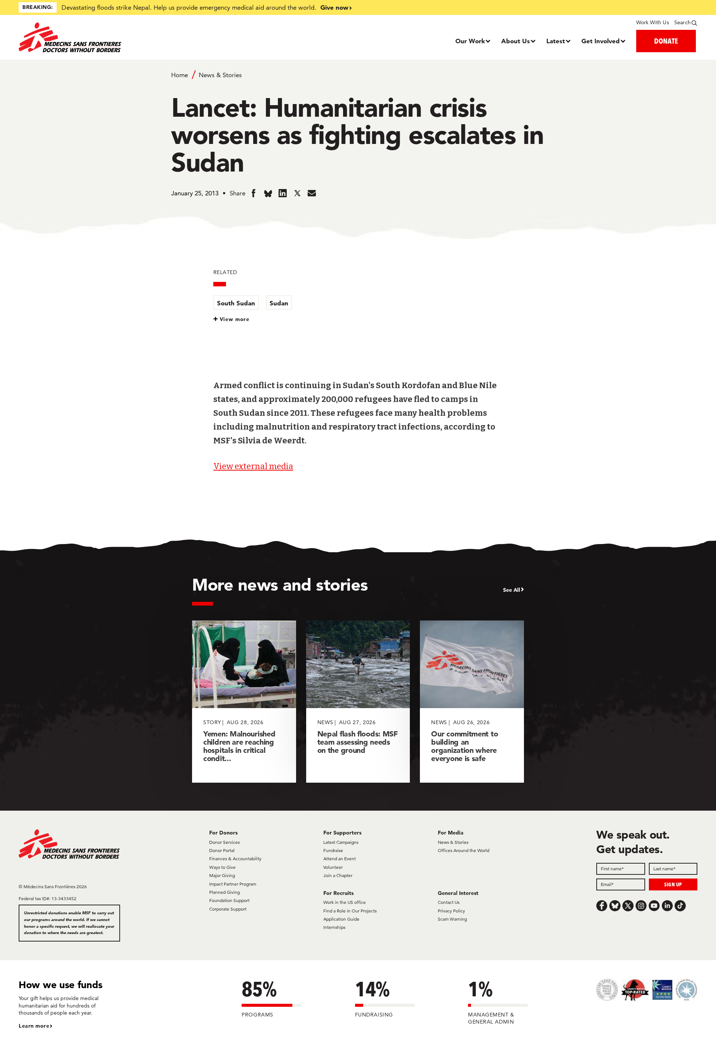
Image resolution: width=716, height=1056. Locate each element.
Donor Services (224, 842)
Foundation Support (229, 900)
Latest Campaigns (340, 842)
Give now (334, 7)
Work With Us (652, 22)
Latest (555, 41)
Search (682, 22)
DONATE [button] (666, 40)
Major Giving (222, 875)
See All (511, 590)
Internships (334, 927)
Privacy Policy (451, 911)
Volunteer (333, 867)
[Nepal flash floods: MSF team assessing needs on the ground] (358, 701)
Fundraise (333, 850)
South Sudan (236, 303)
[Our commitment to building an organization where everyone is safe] (472, 701)
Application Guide (341, 919)
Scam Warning (452, 919)
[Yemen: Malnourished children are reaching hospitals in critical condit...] (244, 701)
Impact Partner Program (232, 884)
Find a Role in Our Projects (350, 911)
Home (179, 75)
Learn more (34, 1025)
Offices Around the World (463, 850)
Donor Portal (222, 850)
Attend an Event (339, 858)
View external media (253, 466)
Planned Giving (224, 892)
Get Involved (600, 41)
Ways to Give (222, 867)
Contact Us (448, 902)
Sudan (279, 303)
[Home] (103, 37)
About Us (515, 41)
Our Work (470, 41)
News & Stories (220, 75)
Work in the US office (344, 902)
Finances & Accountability (235, 858)
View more (235, 319)
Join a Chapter (337, 875)
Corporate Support (227, 909)
